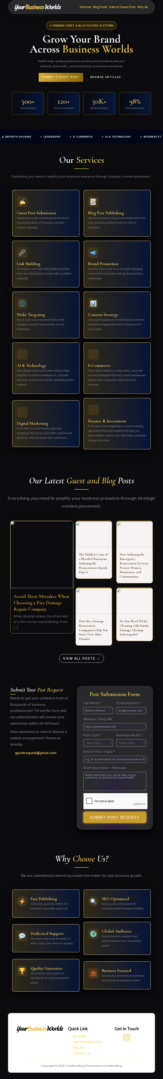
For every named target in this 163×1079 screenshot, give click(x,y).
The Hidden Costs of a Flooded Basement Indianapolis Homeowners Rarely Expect (93, 563)
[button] (81, 25)
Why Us (142, 7)
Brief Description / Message (104, 768)
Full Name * (92, 703)
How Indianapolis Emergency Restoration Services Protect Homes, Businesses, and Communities (134, 565)
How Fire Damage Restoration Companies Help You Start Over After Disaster (93, 630)
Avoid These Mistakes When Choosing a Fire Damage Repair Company (41, 602)
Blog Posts (100, 7)
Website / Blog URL (97, 719)
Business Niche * (129, 735)
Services (85, 7)
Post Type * (92, 735)
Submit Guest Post (122, 7)
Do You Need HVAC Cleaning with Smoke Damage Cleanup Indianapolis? (134, 627)
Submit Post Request (115, 817)
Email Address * (128, 703)
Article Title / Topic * (99, 752)
